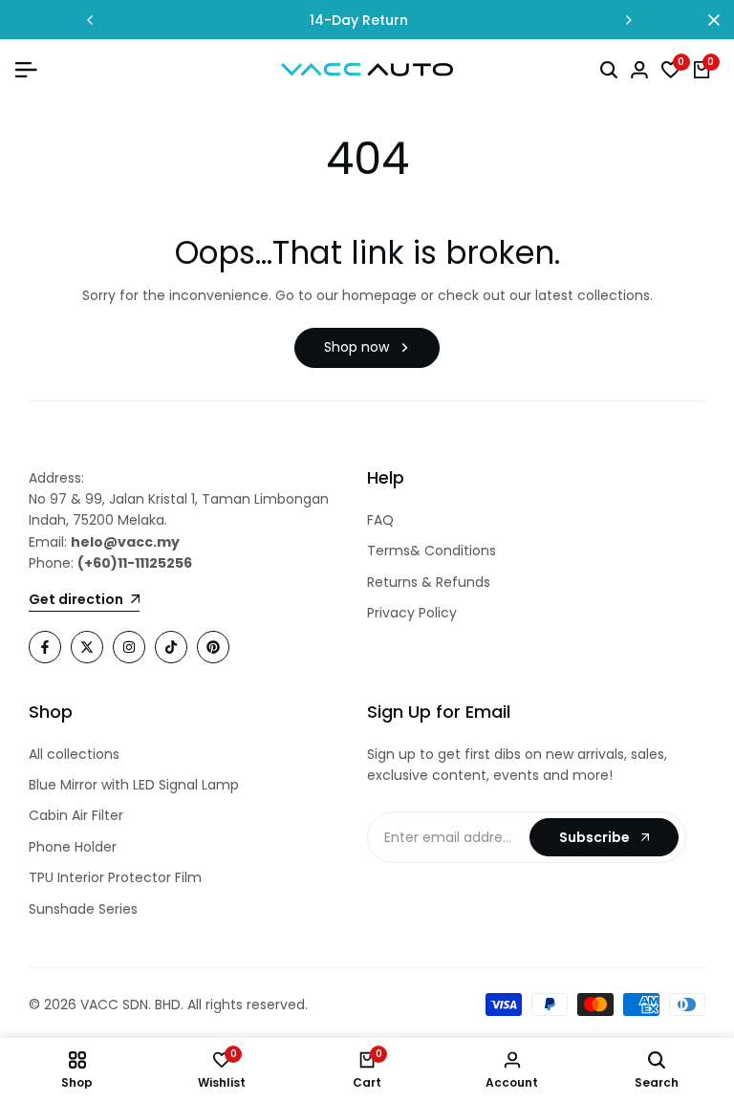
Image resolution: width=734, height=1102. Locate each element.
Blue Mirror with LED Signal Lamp (134, 784)
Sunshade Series (83, 908)
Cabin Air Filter (76, 815)
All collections (74, 754)
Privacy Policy (412, 612)
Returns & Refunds (428, 582)
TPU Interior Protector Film (115, 877)
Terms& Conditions (431, 550)
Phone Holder (73, 846)
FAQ (380, 519)
